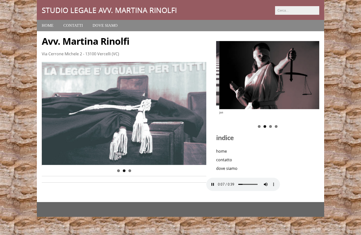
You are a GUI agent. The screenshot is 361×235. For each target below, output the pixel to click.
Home (48, 25)
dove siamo (105, 25)
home (221, 151)
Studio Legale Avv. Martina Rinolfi (109, 10)
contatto (224, 159)
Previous (36, 114)
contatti (73, 25)
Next (211, 114)
